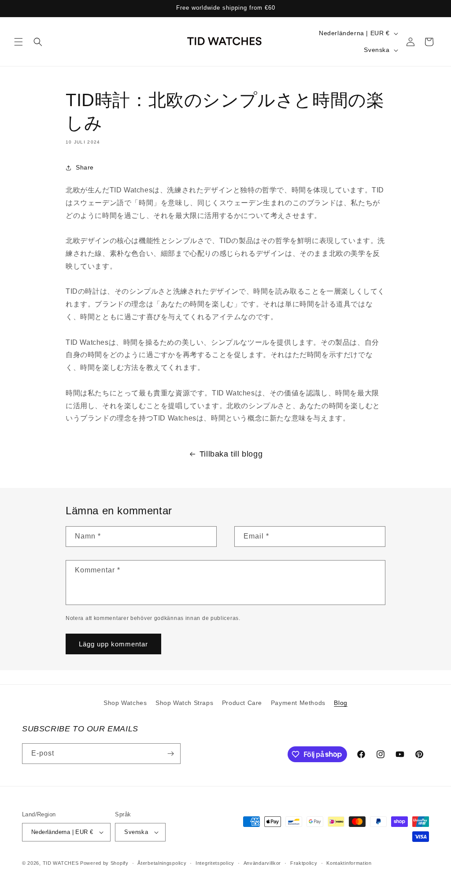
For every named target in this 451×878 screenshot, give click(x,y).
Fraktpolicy (304, 863)
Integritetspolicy (215, 863)
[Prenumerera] (170, 753)
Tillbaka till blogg (231, 454)
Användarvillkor (262, 863)
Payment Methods (298, 702)
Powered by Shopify (104, 863)
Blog (340, 702)
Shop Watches (125, 702)
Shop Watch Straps (184, 702)
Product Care (242, 702)
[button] (18, 42)
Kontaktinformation (349, 863)
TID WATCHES (61, 863)
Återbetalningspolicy (161, 863)
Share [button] (85, 167)
